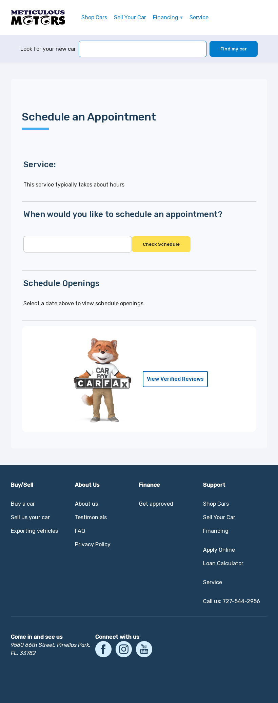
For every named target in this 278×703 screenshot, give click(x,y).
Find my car (233, 48)
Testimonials (91, 517)
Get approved (156, 504)
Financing (165, 17)
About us (86, 504)
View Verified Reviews (175, 379)
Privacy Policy (93, 544)
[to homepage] (38, 17)
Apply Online (219, 550)
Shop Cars (94, 17)
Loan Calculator (223, 563)
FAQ (80, 531)
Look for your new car (48, 49)
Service (199, 17)
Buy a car (23, 504)
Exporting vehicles (34, 531)
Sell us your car (30, 517)
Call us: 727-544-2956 (231, 601)
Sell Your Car (130, 17)
